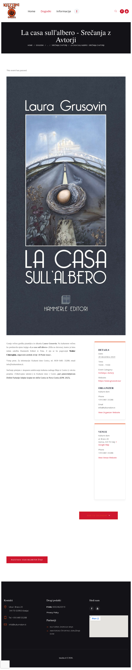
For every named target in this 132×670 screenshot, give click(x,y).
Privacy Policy (53, 612)
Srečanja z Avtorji (59, 45)
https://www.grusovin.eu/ (109, 381)
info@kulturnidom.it (17, 624)
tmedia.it (62, 657)
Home (30, 45)
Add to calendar (97, 515)
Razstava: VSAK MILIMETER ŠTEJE (27, 560)
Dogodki (40, 45)
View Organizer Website (109, 412)
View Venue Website (107, 457)
